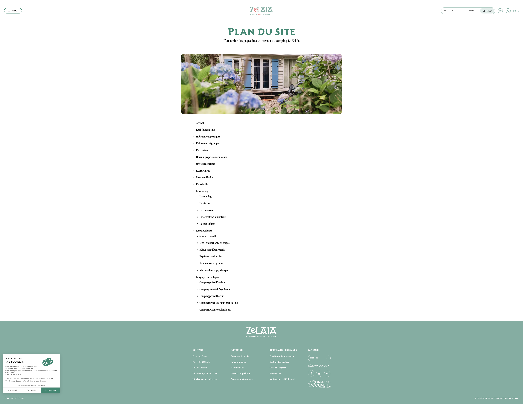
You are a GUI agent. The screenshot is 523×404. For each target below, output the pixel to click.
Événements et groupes (208, 143)
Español (314, 370)
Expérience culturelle (210, 256)
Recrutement (203, 170)
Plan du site (202, 184)
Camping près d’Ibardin (212, 296)
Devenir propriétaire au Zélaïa (211, 157)
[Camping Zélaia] (261, 11)
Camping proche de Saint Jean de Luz (219, 302)
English (313, 364)
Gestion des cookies (279, 362)
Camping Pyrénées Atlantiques (215, 309)
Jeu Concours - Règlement (282, 379)
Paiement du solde (240, 356)
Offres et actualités (205, 163)
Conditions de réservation (282, 356)
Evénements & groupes (242, 379)
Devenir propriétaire (240, 374)
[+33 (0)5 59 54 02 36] (508, 10)
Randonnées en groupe (211, 263)
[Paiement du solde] (500, 10)
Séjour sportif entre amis (212, 249)
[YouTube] (319, 374)
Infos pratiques (238, 362)
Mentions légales (204, 177)
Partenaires (202, 150)
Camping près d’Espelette (212, 282)
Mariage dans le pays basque (214, 270)
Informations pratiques (208, 136)
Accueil (200, 123)
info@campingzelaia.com (204, 379)
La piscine (205, 203)
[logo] (261, 333)
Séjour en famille (208, 236)
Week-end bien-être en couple (214, 242)
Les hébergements (205, 129)
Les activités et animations (213, 217)
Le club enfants (207, 223)
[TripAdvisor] (327, 374)
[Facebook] (311, 373)
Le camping (206, 196)
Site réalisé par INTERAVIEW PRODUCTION (496, 399)
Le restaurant (207, 210)
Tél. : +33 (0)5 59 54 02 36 (204, 374)
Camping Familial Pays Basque (215, 289)
